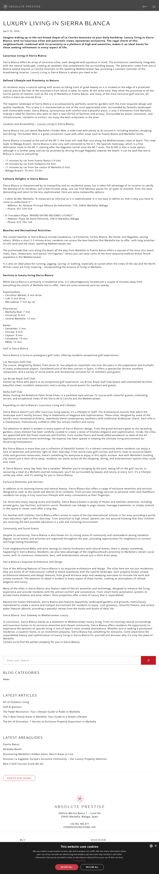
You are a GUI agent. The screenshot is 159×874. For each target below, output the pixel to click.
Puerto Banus (11, 744)
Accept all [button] (67, 867)
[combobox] (151, 846)
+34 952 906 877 (79, 823)
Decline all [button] (92, 867)
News (6, 679)
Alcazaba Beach (12, 749)
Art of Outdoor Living (16, 702)
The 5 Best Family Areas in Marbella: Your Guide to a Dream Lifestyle (45, 716)
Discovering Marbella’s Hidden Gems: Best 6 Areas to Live (38, 754)
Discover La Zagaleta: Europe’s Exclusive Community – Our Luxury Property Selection (55, 758)
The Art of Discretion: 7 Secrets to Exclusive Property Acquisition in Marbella (49, 721)
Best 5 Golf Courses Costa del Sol (23, 763)
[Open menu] (154, 7)
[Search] (148, 660)
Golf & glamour (12, 706)
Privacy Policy (79, 860)
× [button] (155, 846)
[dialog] (79, 858)
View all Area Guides (19, 777)
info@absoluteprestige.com (79, 826)
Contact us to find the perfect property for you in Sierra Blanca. (41, 641)
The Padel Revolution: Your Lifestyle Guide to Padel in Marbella (41, 711)
